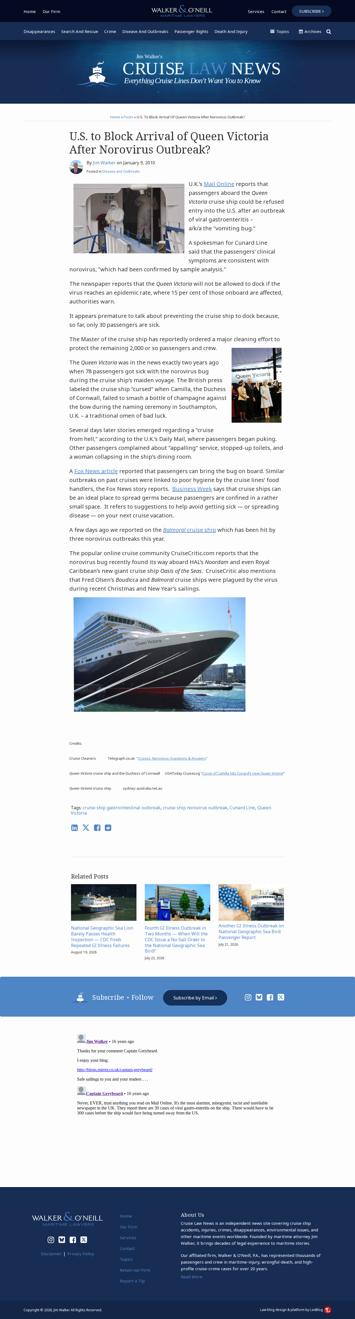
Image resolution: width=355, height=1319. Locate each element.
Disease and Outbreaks (145, 31)
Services (256, 11)
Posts (128, 116)
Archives (312, 31)
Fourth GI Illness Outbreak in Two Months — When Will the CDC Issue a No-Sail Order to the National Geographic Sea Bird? (176, 939)
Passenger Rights (191, 31)
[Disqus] (177, 1101)
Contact (279, 11)
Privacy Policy (80, 1253)
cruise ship (189, 530)
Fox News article (96, 471)
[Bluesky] (259, 997)
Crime (110, 31)
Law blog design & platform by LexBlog (292, 1309)
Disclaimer (51, 1253)
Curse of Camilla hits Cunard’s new (242, 773)
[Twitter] (281, 997)
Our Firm (51, 11)
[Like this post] (97, 827)
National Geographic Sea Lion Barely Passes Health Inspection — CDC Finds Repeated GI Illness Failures (102, 936)
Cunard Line (242, 808)
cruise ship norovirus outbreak (195, 808)
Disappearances (39, 31)
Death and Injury (231, 31)
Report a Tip (132, 1281)
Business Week (192, 489)
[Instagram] (248, 997)
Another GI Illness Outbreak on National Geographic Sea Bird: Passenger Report (251, 931)
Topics (282, 31)
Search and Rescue (79, 31)
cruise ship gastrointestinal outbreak (122, 808)
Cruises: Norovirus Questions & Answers (172, 758)
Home (30, 11)
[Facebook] (270, 997)
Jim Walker (104, 163)
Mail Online (219, 184)
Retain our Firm (135, 1270)
